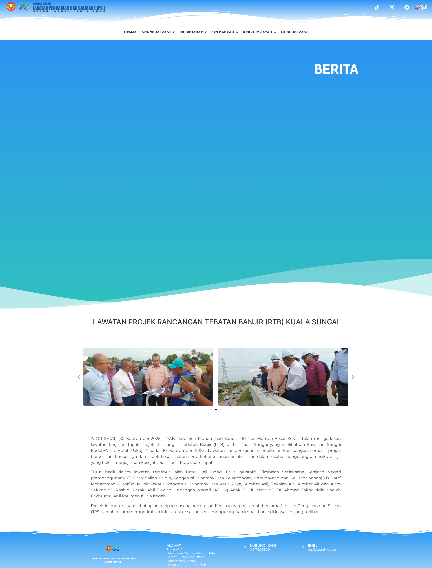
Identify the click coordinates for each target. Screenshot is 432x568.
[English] (418, 6)
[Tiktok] (377, 7)
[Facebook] (407, 7)
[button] (79, 377)
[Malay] (425, 6)
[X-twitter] (392, 7)
